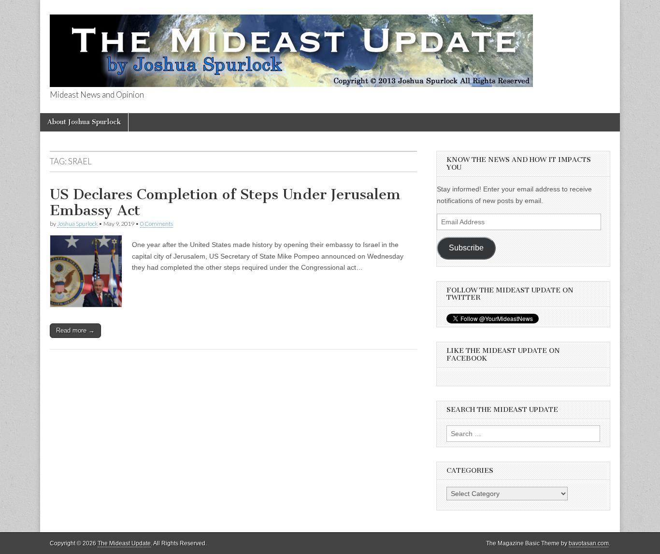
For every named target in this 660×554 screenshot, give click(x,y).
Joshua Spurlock (77, 223)
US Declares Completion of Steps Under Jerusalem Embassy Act (225, 202)
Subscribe (466, 248)
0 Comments (156, 223)
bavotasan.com (589, 543)
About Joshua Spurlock (84, 122)
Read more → (75, 330)
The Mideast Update (124, 543)
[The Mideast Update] (291, 45)
